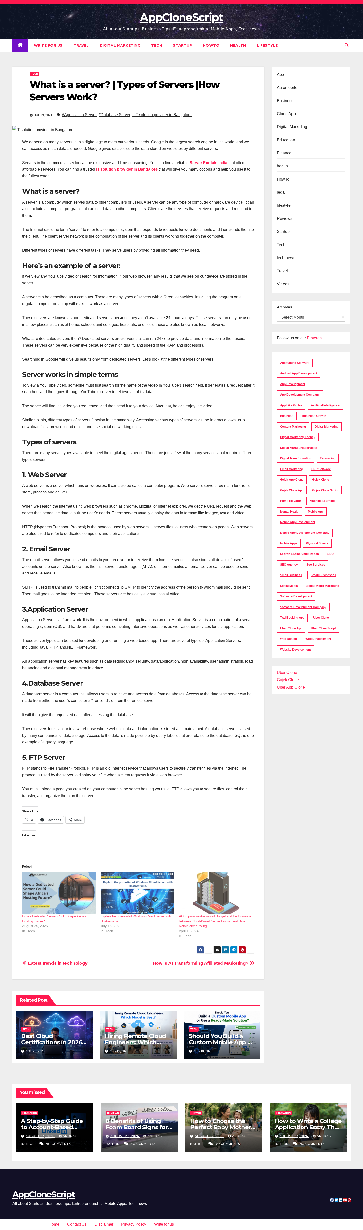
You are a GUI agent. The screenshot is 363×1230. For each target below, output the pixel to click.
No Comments (58, 1144)
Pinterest (315, 338)
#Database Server (114, 115)
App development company (300, 394)
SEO (330, 554)
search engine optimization (299, 554)
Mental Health (289, 511)
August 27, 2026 (40, 1136)
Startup (182, 45)
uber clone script (323, 628)
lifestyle (267, 45)
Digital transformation (295, 458)
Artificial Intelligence (325, 405)
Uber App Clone (291, 687)
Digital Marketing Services (298, 448)
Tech (156, 45)
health (238, 45)
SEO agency (289, 564)
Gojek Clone (320, 479)
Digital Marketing (120, 45)
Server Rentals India (208, 163)
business (286, 416)
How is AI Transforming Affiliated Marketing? (201, 963)
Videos (283, 284)
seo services (315, 564)
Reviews (284, 218)
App (280, 74)
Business (285, 101)
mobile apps (288, 543)
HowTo (211, 45)
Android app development (298, 373)
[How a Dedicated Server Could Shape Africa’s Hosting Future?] (59, 893)
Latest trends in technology (57, 963)
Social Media (289, 586)
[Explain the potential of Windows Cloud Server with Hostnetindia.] (137, 893)
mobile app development (297, 522)
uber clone (321, 617)
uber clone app (291, 628)
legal (281, 192)
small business (291, 575)
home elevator (290, 501)
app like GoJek (291, 405)
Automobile (287, 87)
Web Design (288, 639)
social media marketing (322, 586)
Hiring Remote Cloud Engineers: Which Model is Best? (135, 1042)
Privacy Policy (133, 1224)
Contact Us (77, 1224)
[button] (347, 45)
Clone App (286, 114)
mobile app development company (304, 532)
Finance (284, 153)
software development (296, 596)
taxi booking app (292, 617)
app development (292, 384)
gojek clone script (325, 490)
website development (295, 649)
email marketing (291, 469)
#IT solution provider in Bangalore (162, 115)
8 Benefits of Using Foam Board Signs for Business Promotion (137, 1127)
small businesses (323, 575)
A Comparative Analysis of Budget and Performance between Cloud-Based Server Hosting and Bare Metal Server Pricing (215, 921)
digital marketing (326, 426)
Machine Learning (322, 501)
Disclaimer (104, 1224)
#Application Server (79, 115)
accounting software (294, 363)
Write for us (48, 45)
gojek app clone (291, 479)
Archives (284, 307)
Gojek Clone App (291, 490)
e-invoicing (327, 458)
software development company (303, 607)
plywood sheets (317, 543)
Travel (81, 45)
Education (286, 140)
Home (54, 1224)
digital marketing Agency (297, 437)
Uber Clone (287, 672)
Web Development (318, 639)
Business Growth (314, 416)
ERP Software (321, 469)
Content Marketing (293, 426)
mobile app (315, 511)
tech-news (286, 258)
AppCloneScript (181, 17)
